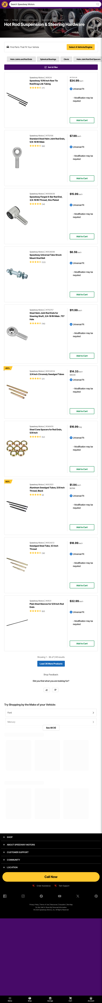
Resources (54, 905)
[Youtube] (60, 897)
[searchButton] (97, 4)
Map (71, 905)
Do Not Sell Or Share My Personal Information (51, 907)
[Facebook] (5, 897)
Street (6, 20)
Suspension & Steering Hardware (53, 20)
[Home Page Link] (4, 4)
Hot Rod (15, 20)
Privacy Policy (34, 905)
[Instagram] (24, 897)
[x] (78, 897)
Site (68, 905)
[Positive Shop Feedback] (47, 690)
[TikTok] (42, 897)
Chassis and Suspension (30, 20)
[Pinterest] (97, 897)
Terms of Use (44, 905)
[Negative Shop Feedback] (55, 690)
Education (62, 905)
